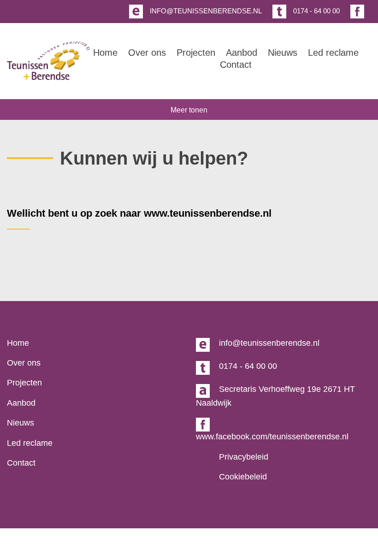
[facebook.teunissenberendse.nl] (356, 12)
